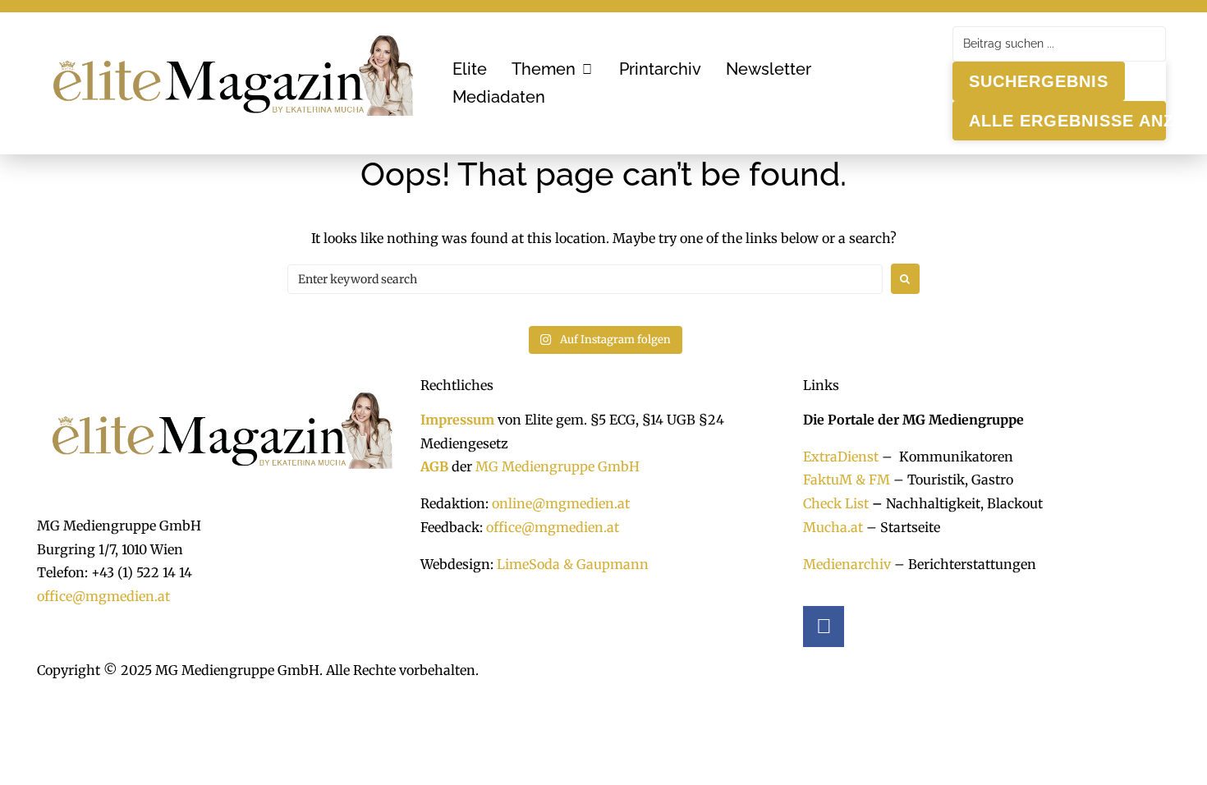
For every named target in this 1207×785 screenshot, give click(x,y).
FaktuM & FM (846, 479)
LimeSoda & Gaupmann (573, 564)
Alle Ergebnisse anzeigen (1067, 121)
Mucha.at (833, 527)
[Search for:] (585, 279)
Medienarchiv (847, 564)
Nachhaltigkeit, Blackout (956, 503)
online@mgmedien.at (561, 503)
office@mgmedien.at (103, 596)
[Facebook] (823, 626)
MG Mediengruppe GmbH (557, 466)
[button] (553, 69)
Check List (836, 503)
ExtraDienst (841, 456)
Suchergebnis (1038, 81)
